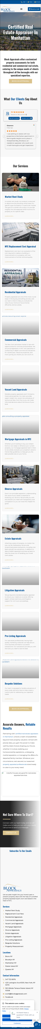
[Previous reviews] (4, 136)
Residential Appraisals (15, 292)
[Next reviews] (36, 136)
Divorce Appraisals (13, 488)
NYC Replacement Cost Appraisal (20, 246)
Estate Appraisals (13, 538)
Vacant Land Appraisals (16, 389)
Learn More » (9, 216)
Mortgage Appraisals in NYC (18, 439)
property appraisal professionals (15, 764)
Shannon (10, 125)
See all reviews (14, 118)
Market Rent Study (14, 196)
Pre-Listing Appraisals (15, 636)
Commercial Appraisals (16, 339)
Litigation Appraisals (15, 590)
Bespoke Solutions (13, 683)
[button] (21, 9)
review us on (26, 118)
